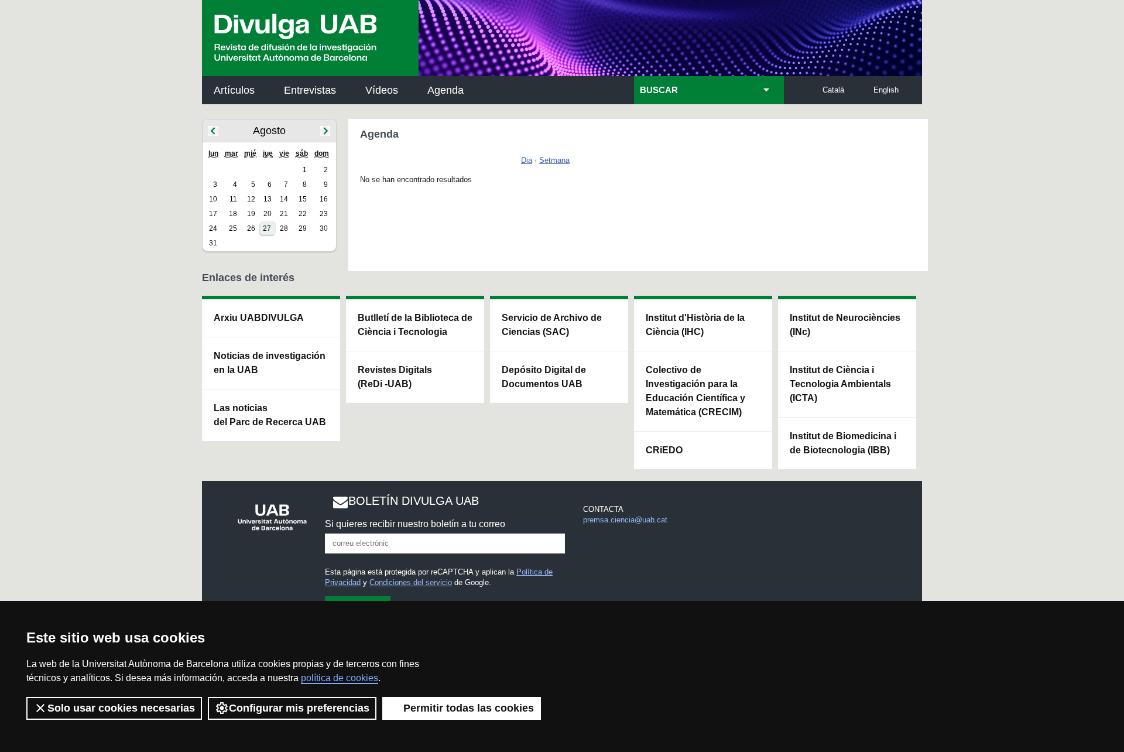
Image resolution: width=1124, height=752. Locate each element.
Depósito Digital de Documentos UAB (544, 377)
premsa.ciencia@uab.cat (625, 519)
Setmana (554, 160)
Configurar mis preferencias (299, 708)
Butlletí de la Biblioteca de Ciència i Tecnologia (415, 325)
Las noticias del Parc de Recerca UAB (270, 415)
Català (833, 90)
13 (267, 199)
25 (233, 228)
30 (324, 228)
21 (284, 214)
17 (213, 214)
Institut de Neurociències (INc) (845, 325)
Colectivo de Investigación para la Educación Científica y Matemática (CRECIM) (695, 391)
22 (303, 214)
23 (324, 214)
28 (284, 228)
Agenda (445, 90)
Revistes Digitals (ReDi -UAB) (395, 377)
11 (233, 199)
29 (303, 228)
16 (324, 199)
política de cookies (339, 678)
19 (251, 214)
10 (213, 199)
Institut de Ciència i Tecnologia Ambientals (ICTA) (840, 384)
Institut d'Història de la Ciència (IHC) (695, 325)
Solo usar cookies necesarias (121, 708)
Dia (526, 160)
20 (267, 214)
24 (213, 228)
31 (213, 243)
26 (251, 228)
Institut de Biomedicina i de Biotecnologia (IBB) (843, 443)
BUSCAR (659, 90)
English (886, 90)
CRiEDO (664, 450)
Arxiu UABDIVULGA (259, 318)
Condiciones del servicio (410, 582)
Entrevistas (310, 90)
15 (303, 199)
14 (284, 199)
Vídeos (381, 90)
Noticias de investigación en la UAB (269, 363)
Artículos (234, 90)
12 (251, 199)
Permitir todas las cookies (468, 708)
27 (267, 228)
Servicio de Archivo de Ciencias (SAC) (552, 325)
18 (233, 214)
